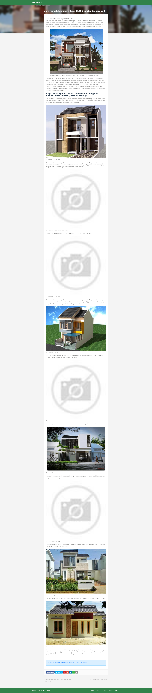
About (92, 690)
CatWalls (38, 690)
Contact (98, 690)
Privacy (110, 690)
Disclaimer (117, 690)
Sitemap (104, 690)
